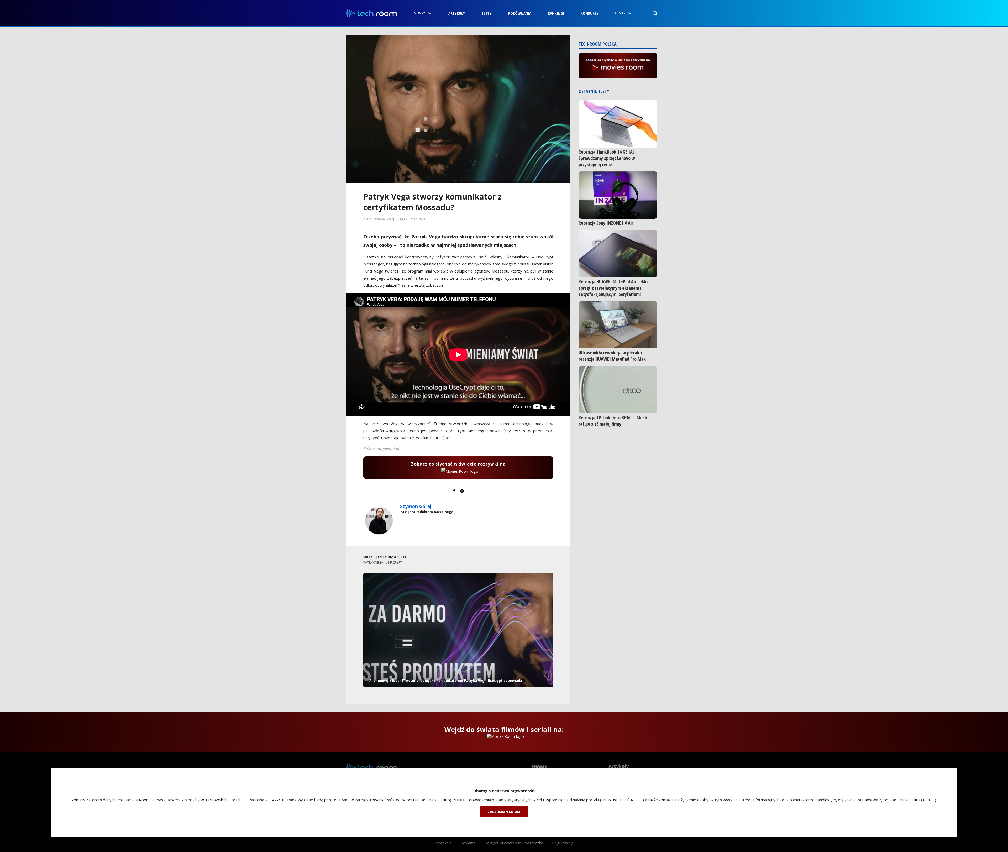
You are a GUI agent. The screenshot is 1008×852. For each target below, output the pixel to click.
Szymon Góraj (416, 506)
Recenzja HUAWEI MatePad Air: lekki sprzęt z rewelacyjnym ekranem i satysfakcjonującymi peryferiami (613, 287)
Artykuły (456, 13)
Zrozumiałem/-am (504, 811)
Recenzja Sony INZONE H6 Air (606, 223)
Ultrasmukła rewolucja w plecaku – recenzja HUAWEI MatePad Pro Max (612, 355)
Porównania (519, 13)
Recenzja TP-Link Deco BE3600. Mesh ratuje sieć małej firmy (613, 420)
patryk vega (373, 562)
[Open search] (655, 13)
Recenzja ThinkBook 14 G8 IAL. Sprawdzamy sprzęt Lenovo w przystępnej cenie (607, 158)
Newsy (419, 12)
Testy (486, 13)
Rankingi (556, 13)
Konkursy (589, 13)
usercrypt (393, 562)
